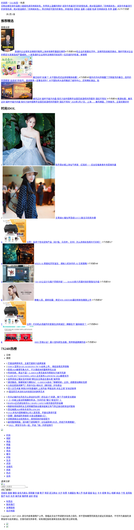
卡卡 (99, 493)
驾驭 (46, 493)
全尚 (8, 476)
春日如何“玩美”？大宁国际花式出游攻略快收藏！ (56, 77)
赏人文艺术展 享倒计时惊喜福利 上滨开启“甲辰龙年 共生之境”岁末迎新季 (42, 388)
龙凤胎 (129, 493)
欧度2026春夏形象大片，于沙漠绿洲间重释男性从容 (32, 370)
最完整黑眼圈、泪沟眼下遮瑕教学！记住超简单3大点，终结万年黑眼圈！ (42, 422)
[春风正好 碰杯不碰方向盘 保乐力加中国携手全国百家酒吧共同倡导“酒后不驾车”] (17, 99)
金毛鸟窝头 (22, 493)
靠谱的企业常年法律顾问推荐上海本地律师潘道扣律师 (40, 51)
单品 (8, 441)
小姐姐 (88, 9)
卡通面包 (72, 493)
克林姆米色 (102, 9)
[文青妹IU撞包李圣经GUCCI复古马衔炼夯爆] (29, 218)
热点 (8, 473)
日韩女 (77, 9)
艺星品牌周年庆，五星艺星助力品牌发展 (27, 363)
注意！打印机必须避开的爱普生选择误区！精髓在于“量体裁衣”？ (57, 324)
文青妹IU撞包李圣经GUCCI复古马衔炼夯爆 (75, 218)
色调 (94, 9)
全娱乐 (9, 467)
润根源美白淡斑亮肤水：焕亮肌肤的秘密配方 (29, 419)
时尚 (8, 435)
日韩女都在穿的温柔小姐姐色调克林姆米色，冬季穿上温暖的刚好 (31, 6)
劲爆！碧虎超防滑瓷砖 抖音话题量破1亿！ (27, 416)
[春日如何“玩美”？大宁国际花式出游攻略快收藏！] (17, 77)
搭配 (8, 438)
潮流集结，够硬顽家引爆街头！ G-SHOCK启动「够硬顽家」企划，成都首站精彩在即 (47, 382)
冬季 (110, 9)
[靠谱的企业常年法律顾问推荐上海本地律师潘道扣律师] (8, 51)
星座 (90, 493)
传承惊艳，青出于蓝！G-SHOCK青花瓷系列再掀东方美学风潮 (37, 373)
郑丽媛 (31, 493)
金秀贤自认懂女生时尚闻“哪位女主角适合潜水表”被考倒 (34, 379)
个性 (123, 493)
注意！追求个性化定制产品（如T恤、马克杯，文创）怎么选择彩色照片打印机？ (64, 242)
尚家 (8, 470)
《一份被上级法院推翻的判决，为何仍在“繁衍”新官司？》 (35, 400)
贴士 (95, 493)
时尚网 (4, 3)
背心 (109, 493)
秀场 (8, 451)
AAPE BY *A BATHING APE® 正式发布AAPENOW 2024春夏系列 (38, 376)
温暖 (115, 9)
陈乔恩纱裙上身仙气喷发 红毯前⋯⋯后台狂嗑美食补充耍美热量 (85, 165)
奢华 (8, 454)
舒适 (36, 496)
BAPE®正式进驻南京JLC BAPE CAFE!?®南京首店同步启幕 (35, 403)
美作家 (18, 496)
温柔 (83, 9)
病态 (118, 493)
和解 (113, 493)
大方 (60, 493)
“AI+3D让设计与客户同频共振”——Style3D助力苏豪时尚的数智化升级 (67, 282)
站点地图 (10, 511)
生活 (8, 460)
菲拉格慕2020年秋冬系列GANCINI (24, 409)
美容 (8, 448)
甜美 (10, 493)
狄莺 (65, 493)
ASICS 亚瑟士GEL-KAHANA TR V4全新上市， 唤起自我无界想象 (38, 366)
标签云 (9, 501)
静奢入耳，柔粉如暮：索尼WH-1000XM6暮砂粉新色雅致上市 (63, 300)
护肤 (8, 457)
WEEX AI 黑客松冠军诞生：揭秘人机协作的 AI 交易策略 (61, 263)
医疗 (3, 496)
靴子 (42, 493)
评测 (8, 463)
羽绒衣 (4, 493)
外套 (37, 493)
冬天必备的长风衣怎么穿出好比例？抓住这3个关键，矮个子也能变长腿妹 (42, 397)
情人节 (79, 493)
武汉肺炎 (53, 493)
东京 (12, 496)
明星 (8, 445)
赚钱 (15, 493)
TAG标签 (14, 3)
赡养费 (25, 496)
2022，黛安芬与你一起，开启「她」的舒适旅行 (31, 425)
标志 (8, 496)
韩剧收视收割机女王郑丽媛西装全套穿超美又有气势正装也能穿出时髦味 (41, 406)
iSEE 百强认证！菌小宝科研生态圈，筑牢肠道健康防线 (60, 342)
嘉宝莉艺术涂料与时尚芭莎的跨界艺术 (26, 392)
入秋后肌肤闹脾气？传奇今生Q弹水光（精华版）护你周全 (35, 385)
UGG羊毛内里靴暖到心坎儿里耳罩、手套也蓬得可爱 (32, 413)
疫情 (104, 493)
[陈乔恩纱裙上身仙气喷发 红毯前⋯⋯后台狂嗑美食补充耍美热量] (29, 165)
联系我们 (10, 504)
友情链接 (10, 508)
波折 (31, 496)
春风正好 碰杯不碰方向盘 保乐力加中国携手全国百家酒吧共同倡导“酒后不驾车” (70, 99)
